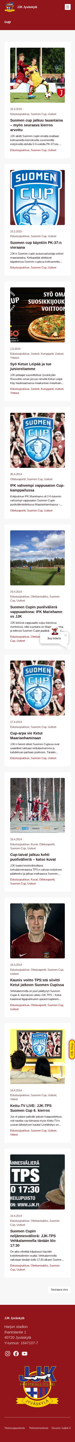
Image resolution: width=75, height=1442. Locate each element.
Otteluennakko (39, 596)
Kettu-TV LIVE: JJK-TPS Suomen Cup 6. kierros (31, 1108)
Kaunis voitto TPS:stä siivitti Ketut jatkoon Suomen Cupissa (37, 982)
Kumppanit (47, 353)
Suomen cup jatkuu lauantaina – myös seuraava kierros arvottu (36, 125)
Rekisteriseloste (38, 1428)
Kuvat (34, 844)
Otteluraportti (17, 479)
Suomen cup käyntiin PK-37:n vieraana (36, 245)
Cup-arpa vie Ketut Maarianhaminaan (26, 735)
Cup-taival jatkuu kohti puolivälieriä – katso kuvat (33, 857)
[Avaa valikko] (68, 7)
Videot (14, 1099)
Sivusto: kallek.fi (61, 1428)
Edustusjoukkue (19, 114)
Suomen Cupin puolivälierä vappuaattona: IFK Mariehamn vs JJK (36, 612)
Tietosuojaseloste (14, 1428)
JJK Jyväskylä (27, 7)
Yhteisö (14, 357)
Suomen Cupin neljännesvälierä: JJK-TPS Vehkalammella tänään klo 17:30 (33, 1238)
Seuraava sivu (59, 1289)
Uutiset (52, 114)
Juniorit (35, 353)
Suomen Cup (38, 114)
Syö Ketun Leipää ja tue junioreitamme (30, 366)
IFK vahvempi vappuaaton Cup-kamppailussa (37, 487)
